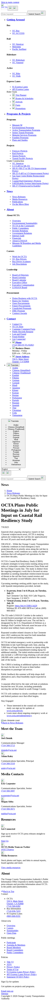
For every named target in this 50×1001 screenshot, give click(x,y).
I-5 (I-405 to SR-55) (21, 166)
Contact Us (17, 324)
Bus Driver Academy (21, 261)
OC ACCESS (18, 33)
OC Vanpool (17, 62)
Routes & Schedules (24, 98)
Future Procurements (21, 306)
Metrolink (16, 47)
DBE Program (18, 311)
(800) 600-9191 (13, 916)
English (15, 375)
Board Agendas (19, 277)
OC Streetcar (18, 44)
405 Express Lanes (20, 89)
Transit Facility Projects (22, 158)
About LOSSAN (19, 241)
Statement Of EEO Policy (18, 977)
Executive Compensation (23, 285)
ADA (9, 964)
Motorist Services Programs (24, 135)
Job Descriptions (19, 264)
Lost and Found (19, 334)
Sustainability (12, 930)
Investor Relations (20, 231)
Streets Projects (19, 156)
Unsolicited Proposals (21, 308)
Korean (15, 393)
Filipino (15, 378)
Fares (17, 105)
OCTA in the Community (23, 226)
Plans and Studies (20, 140)
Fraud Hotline (18, 336)
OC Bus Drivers (19, 259)
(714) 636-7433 (13, 911)
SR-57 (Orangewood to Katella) (26, 186)
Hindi (14, 385)
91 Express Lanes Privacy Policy (21, 972)
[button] (28, 19)
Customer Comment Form (23, 329)
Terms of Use (12, 969)
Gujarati (15, 383)
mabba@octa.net (8, 813)
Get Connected (18, 339)
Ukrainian (16, 410)
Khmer (15, 390)
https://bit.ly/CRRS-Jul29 (26, 606)
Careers (10, 928)
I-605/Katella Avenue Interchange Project (30, 183)
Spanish (15, 405)
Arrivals (18, 102)
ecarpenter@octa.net (10, 795)
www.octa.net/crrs (15, 710)
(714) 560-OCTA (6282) (23, 343)
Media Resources (19, 199)
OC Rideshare (18, 60)
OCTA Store (17, 326)
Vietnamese (17, 415)
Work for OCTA (19, 256)
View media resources (10, 867)
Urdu (14, 413)
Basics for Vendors (20, 301)
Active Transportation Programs (26, 130)
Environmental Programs (23, 127)
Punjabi (15, 400)
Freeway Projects (19, 151)
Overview (16, 221)
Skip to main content (10, 2)
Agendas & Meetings (16, 945)
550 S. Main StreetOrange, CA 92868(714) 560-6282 (15, 903)
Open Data (11, 933)
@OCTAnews (7, 849)
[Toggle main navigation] (13, 8)
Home (9, 490)
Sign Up (4, 841)
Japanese (16, 388)
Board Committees (15, 950)
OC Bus (15, 31)
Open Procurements (21, 303)
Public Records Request (22, 331)
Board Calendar (19, 280)
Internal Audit (18, 236)
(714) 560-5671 (8, 809)
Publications (17, 202)
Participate (11, 942)
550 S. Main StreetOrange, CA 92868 (20, 359)
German (15, 380)
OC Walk (16, 76)
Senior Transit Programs (22, 132)
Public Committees (20, 228)
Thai (14, 408)
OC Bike (16, 73)
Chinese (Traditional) (21, 373)
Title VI (10, 962)
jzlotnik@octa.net (9, 750)
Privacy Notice (13, 967)
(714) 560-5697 (8, 791)
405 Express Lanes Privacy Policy (22, 974)
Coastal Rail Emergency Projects (26, 181)
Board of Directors (20, 275)
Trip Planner (20, 95)
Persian (15, 395)
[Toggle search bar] (6, 473)
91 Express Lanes (20, 87)
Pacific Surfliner (19, 49)
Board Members (14, 947)
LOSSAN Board (19, 287)
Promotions (20, 108)
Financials (16, 238)
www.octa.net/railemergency (19, 715)
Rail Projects (17, 153)
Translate (14, 365)
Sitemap (4, 993)
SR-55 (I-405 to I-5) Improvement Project (30, 173)
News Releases (19, 197)
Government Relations (22, 233)
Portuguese (17, 398)
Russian (15, 403)
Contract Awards (19, 313)
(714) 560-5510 (8, 763)
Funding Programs (20, 137)
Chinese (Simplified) (21, 370)
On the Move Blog (20, 204)
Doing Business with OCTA (24, 298)
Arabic (15, 368)
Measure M (17, 125)
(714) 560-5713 (8, 745)
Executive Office (19, 282)
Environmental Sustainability (25, 223)
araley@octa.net (8, 768)
